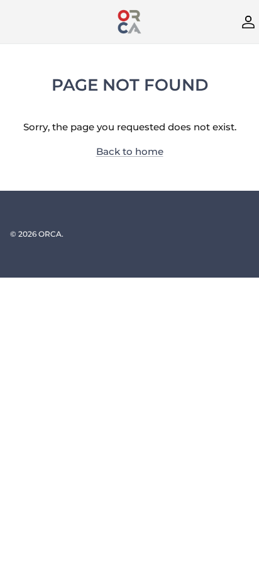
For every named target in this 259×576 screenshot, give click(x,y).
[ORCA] (129, 21)
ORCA (50, 234)
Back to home (129, 151)
